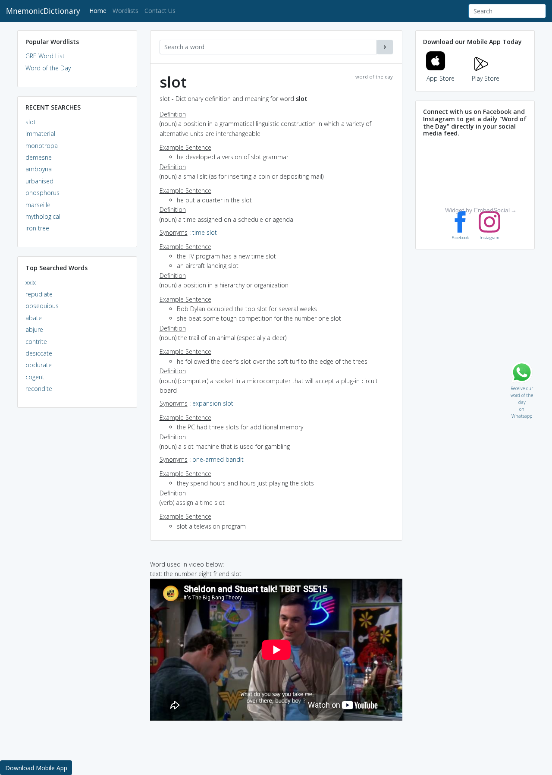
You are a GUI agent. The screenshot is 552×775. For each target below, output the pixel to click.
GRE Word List (45, 56)
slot (30, 122)
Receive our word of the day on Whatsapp (522, 386)
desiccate (38, 353)
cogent (34, 377)
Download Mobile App (36, 768)
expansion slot (212, 403)
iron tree (37, 228)
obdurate (38, 365)
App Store (441, 78)
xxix (30, 282)
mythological (42, 216)
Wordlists (125, 10)
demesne (38, 157)
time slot (204, 232)
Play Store (485, 78)
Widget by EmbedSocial (477, 210)
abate (33, 318)
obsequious (42, 306)
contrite (36, 341)
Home (99, 10)
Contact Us (160, 10)
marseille (37, 205)
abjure (34, 329)
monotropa (41, 146)
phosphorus (42, 193)
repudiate (39, 294)
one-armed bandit (218, 459)
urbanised (39, 181)
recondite (38, 388)
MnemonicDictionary (43, 11)
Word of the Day (48, 68)
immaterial (40, 133)
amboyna (38, 169)
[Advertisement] (77, 546)
